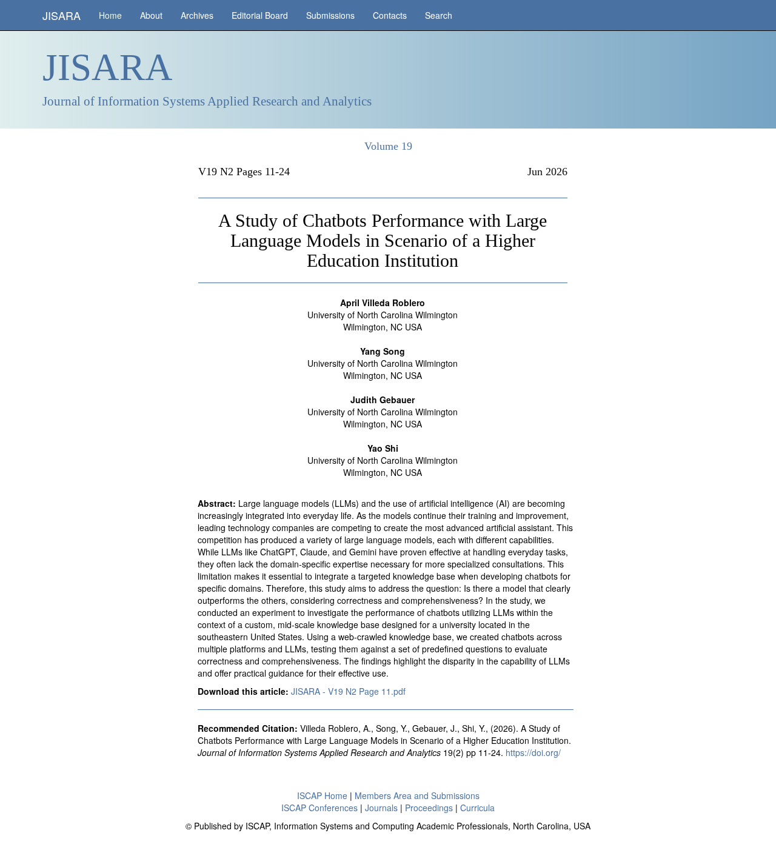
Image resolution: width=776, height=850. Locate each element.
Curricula (477, 807)
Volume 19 (388, 146)
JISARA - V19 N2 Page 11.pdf (348, 691)
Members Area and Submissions (417, 795)
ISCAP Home (322, 795)
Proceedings (429, 807)
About (151, 15)
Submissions (330, 15)
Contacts (390, 15)
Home (110, 15)
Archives (197, 15)
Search (438, 15)
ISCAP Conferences (319, 807)
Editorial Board (260, 15)
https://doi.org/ (533, 752)
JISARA (61, 15)
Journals (381, 807)
